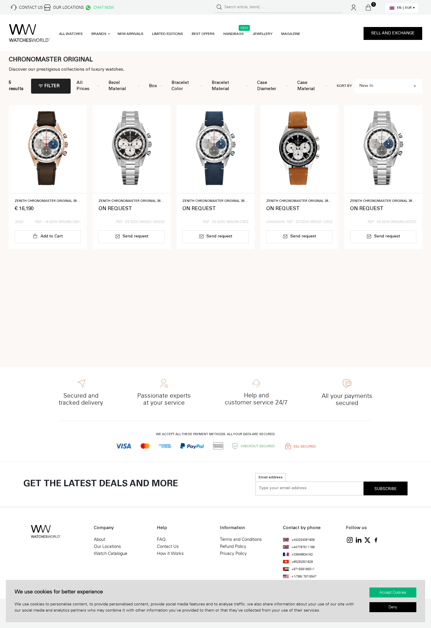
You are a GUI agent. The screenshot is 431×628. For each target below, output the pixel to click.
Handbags (233, 34)
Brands (98, 34)
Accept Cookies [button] (392, 592)
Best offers (203, 34)
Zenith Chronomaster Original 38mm (48, 201)
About (99, 539)
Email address (271, 477)
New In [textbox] (366, 86)
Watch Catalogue (110, 553)
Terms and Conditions (241, 539)
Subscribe (385, 489)
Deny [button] (392, 607)
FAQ (161, 539)
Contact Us (168, 546)
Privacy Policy (233, 553)
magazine (290, 34)
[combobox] (388, 86)
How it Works (170, 553)
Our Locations (107, 546)
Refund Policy (233, 546)
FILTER (52, 86)
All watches (71, 34)
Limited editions (167, 34)
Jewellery (262, 34)
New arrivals (130, 34)
